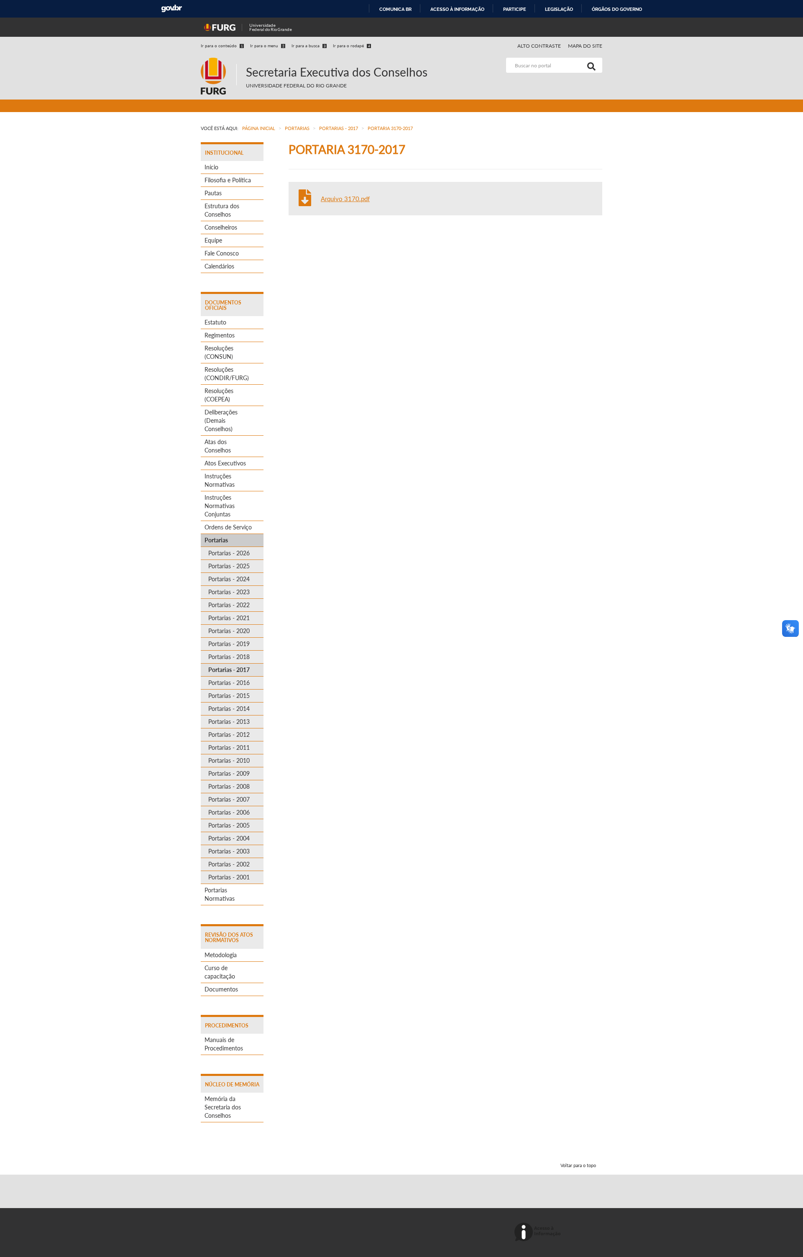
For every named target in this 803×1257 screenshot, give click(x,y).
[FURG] (218, 61)
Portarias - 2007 (229, 799)
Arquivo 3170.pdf (345, 198)
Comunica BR (395, 9)
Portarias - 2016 (229, 682)
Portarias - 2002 (229, 864)
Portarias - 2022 (229, 604)
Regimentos (220, 335)
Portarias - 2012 (229, 734)
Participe (514, 9)
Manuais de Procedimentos (224, 1044)
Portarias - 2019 (229, 643)
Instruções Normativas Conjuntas (220, 506)
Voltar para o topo (578, 1165)
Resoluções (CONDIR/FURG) (227, 373)
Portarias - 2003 (229, 851)
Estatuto (215, 322)
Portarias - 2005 (229, 825)
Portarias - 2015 (229, 695)
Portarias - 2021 (229, 617)
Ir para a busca (309, 45)
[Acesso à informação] (538, 1232)
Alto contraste (539, 46)
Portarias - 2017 (229, 669)
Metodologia (221, 954)
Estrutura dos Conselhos (222, 210)
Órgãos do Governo (617, 9)
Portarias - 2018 (229, 656)
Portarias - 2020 (229, 630)
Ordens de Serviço (228, 527)
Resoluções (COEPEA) (219, 395)
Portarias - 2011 (229, 747)
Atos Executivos (225, 463)
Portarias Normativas (220, 894)
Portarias (216, 540)
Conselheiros (221, 227)
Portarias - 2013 (229, 721)
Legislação (559, 9)
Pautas (213, 193)
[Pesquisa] (589, 65)
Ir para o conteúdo (222, 45)
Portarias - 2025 (229, 566)
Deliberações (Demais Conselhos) (221, 420)
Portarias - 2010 (229, 760)
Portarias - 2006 (229, 812)
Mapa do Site (585, 46)
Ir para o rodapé (351, 45)
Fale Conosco (222, 253)
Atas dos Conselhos (218, 446)
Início (211, 167)
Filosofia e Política (228, 180)
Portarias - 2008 (229, 786)
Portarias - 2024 (229, 579)
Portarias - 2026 (229, 553)
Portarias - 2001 (229, 877)
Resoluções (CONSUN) (219, 352)
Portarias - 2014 (229, 708)
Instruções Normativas (220, 480)
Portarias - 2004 (229, 838)
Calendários (219, 266)
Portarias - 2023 (229, 591)
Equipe (213, 240)
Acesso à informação (457, 9)
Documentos (221, 989)
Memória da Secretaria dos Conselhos (223, 1107)
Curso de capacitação (220, 972)
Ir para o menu (267, 45)
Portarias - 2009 (229, 773)
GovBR (171, 9)
